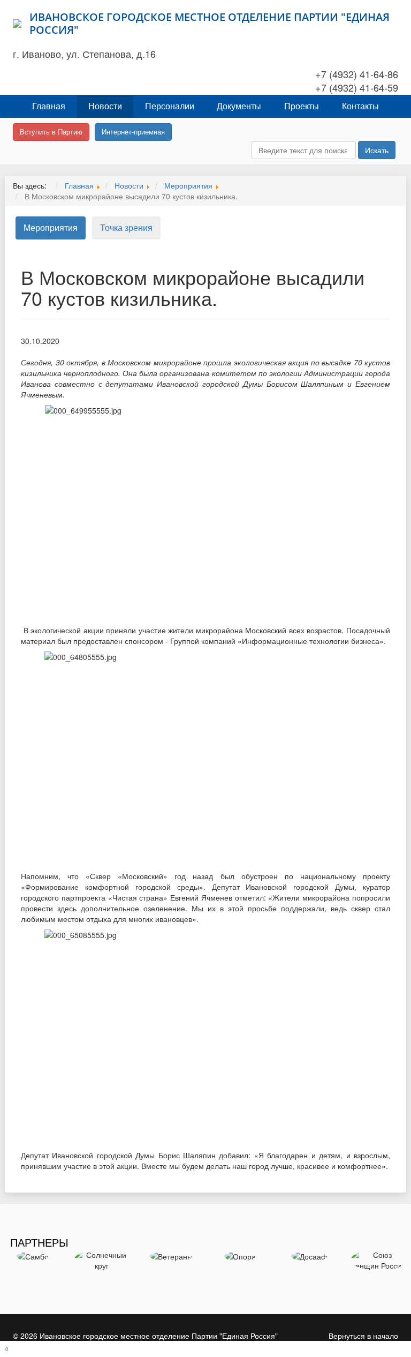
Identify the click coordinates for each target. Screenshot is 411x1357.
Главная (48, 106)
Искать (377, 150)
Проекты (301, 106)
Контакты (360, 106)
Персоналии (169, 106)
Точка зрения (126, 227)
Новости (105, 106)
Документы (239, 106)
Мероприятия (51, 227)
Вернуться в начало (363, 1335)
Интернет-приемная (133, 131)
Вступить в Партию (51, 131)
